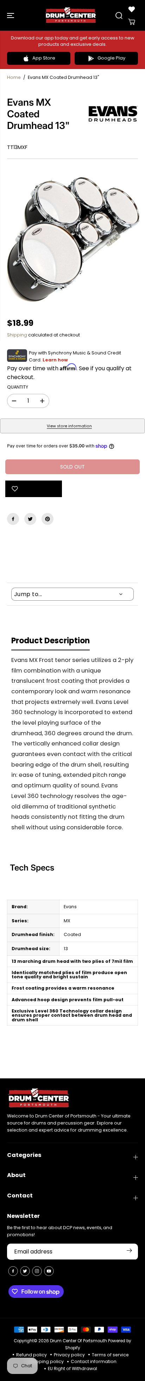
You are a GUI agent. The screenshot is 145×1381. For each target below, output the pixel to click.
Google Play (111, 58)
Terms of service (110, 1355)
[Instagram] (37, 1271)
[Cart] (131, 22)
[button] (11, 15)
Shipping (17, 335)
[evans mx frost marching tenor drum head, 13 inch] (72, 238)
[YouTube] (49, 1271)
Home (14, 77)
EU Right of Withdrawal (72, 1368)
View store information (69, 426)
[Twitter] (30, 519)
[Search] (119, 15)
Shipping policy (46, 1361)
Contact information (93, 1361)
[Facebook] (13, 519)
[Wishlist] (131, 9)
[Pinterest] (47, 519)
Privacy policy (69, 1355)
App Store (43, 58)
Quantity (17, 387)
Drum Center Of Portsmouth (78, 1341)
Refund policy (31, 1355)
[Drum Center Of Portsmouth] (70, 15)
